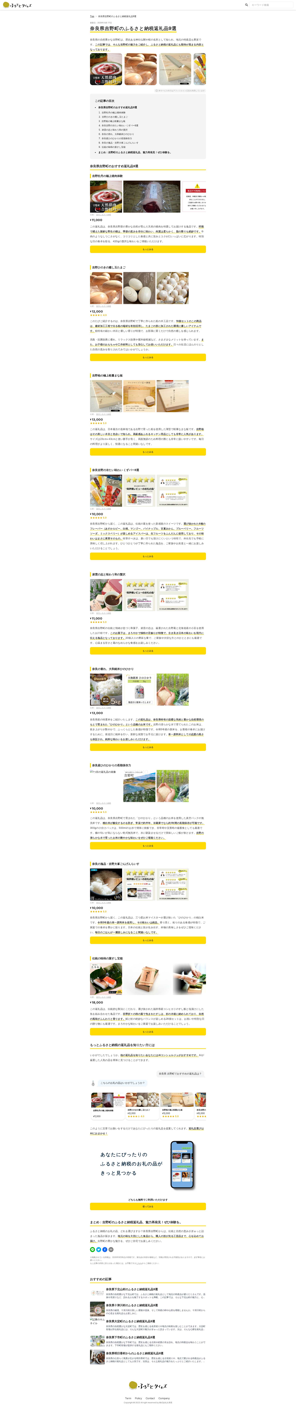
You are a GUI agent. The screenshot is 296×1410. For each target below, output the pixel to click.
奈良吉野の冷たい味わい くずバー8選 (120, 125)
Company (164, 1398)
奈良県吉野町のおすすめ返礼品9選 (117, 107)
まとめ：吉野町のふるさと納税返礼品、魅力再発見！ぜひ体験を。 (135, 152)
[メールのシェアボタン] (111, 1249)
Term (128, 1398)
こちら (139, 1263)
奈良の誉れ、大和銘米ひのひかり (118, 134)
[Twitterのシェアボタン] (98, 1249)
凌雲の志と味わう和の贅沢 (115, 129)
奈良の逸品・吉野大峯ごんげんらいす (120, 142)
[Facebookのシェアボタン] (104, 1249)
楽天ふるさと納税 (103, 215)
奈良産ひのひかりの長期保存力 (117, 138)
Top (92, 16)
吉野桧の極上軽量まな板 (113, 121)
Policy (138, 1398)
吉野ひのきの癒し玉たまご (115, 116)
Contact (150, 1398)
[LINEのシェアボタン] (92, 1249)
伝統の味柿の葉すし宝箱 (113, 147)
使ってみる (148, 1206)
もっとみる (148, 249)
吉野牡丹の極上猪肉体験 (113, 112)
